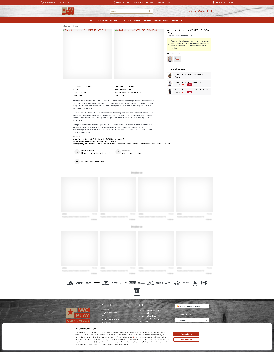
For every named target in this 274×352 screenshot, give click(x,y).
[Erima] (105, 282)
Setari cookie (106, 322)
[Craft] (96, 282)
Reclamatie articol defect (147, 316)
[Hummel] (114, 282)
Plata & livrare (143, 322)
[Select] (194, 282)
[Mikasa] (141, 282)
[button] (146, 11)
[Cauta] (150, 11)
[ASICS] (79, 282)
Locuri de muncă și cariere (111, 319)
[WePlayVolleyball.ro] (82, 315)
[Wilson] (137, 292)
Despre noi (192, 11)
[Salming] (186, 282)
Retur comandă (144, 313)
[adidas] (70, 282)
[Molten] (159, 282)
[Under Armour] (203, 282)
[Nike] (168, 282)
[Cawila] (88, 282)
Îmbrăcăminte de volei (70, 26)
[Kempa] (132, 282)
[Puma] (177, 282)
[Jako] (123, 282)
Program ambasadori (109, 313)
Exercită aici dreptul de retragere (150, 310)
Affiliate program (108, 316)
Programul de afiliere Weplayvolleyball (152, 319)
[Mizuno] (150, 282)
